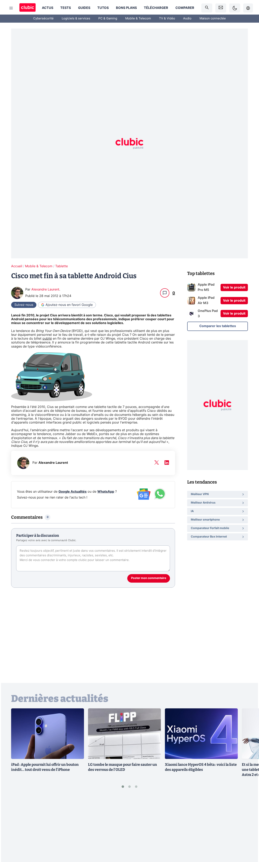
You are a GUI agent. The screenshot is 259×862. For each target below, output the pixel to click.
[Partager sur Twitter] (249, 841)
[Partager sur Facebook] (249, 827)
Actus (47, 8)
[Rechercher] (206, 8)
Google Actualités (72, 491)
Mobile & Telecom (138, 18)
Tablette (61, 266)
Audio (187, 18)
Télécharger (156, 8)
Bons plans (126, 8)
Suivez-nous (23, 304)
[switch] (234, 8)
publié (47, 338)
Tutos (103, 8)
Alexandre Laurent (45, 289)
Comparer (184, 8)
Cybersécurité (43, 18)
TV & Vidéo (167, 18)
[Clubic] (27, 8)
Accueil (16, 266)
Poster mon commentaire (148, 578)
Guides (84, 8)
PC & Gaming (107, 18)
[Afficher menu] (11, 8)
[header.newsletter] (220, 8)
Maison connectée (213, 18)
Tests (65, 8)
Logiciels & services (76, 18)
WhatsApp (105, 491)
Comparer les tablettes (217, 326)
